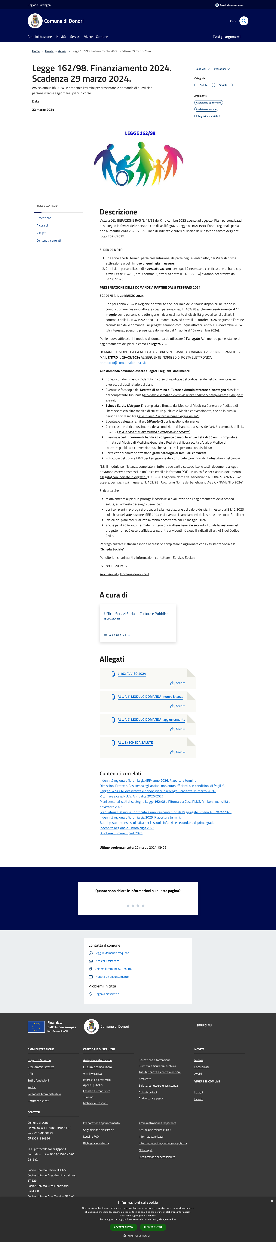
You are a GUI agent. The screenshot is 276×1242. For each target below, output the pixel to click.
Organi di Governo (39, 1060)
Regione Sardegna (39, 5)
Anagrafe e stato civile (97, 1060)
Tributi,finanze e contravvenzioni (160, 1072)
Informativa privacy (151, 1136)
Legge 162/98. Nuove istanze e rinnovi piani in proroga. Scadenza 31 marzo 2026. (158, 791)
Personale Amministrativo (44, 1094)
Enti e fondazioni (38, 1080)
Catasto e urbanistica (96, 1091)
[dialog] (138, 1219)
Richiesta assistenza (96, 1143)
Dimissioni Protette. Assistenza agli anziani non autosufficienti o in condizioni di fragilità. (162, 785)
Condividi (201, 69)
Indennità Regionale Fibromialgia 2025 (127, 827)
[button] (138, 1235)
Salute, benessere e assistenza (158, 1085)
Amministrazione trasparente (157, 1123)
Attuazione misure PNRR (155, 1129)
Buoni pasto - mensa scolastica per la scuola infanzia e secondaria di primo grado (157, 822)
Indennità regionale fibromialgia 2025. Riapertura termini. (140, 817)
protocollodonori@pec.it (50, 1149)
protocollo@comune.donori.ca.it (123, 362)
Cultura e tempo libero (97, 1067)
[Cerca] (243, 20)
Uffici (31, 1073)
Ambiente (145, 1078)
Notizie (198, 1060)
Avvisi (62, 51)
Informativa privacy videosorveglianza (163, 1143)
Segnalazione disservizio (98, 1129)
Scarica (180, 682)
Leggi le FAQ (91, 1136)
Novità (49, 51)
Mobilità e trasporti (95, 1103)
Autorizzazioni (148, 1092)
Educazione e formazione (154, 1060)
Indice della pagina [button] (47, 206)
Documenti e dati (38, 1100)
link (174, 1219)
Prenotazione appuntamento (101, 1123)
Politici (32, 1087)
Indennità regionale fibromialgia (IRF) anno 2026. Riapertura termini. (148, 780)
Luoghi (198, 1092)
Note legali (145, 1150)
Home (36, 51)
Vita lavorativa (92, 1073)
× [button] (271, 1201)
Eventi (198, 1099)
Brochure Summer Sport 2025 (121, 833)
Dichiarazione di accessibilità (157, 1157)
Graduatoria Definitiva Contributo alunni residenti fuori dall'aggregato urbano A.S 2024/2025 (166, 812)
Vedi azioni (220, 69)
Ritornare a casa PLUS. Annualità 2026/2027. (132, 796)
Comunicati (201, 1067)
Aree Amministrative (41, 1067)
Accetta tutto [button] (123, 1227)
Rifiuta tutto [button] (153, 1227)
